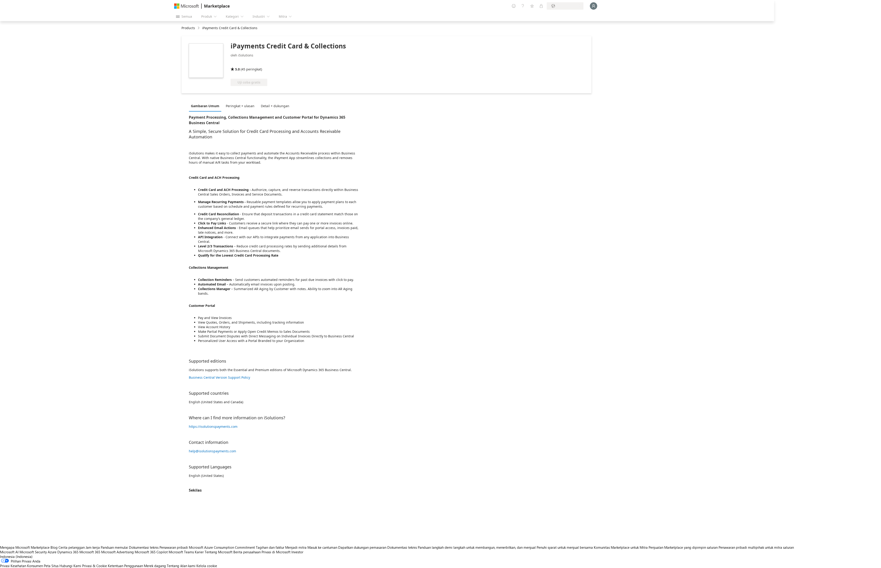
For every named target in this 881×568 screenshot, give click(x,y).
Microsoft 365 (89, 552)
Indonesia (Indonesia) (16, 556)
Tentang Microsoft (218, 552)
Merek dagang (155, 565)
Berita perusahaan (247, 552)
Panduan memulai (114, 547)
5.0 (237, 69)
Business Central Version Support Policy (219, 377)
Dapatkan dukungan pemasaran (362, 547)
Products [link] (188, 28)
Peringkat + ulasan (240, 106)
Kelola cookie (206, 565)
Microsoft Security (33, 552)
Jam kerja (93, 547)
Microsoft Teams (181, 552)
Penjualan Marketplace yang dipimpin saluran (683, 547)
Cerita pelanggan (72, 547)
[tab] (206, 106)
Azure (52, 552)
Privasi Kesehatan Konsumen (21, 565)
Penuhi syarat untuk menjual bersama (565, 547)
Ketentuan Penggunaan (125, 565)
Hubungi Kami (70, 565)
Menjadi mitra (296, 547)
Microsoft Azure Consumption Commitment (222, 547)
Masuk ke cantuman (322, 547)
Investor (297, 552)
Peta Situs (51, 565)
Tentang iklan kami (181, 565)
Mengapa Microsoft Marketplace (25, 547)
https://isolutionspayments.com (213, 426)
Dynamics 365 (67, 552)
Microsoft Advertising (117, 552)
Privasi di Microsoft (276, 552)
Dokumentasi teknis (144, 547)
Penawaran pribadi (173, 547)
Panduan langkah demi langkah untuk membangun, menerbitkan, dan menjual (477, 547)
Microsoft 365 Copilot (151, 552)
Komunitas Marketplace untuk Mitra (621, 547)
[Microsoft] (186, 6)
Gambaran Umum (205, 106)
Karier (199, 552)
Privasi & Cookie (94, 565)
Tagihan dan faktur (270, 547)
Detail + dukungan (275, 106)
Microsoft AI (9, 552)
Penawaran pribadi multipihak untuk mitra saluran (756, 547)
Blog (54, 547)
